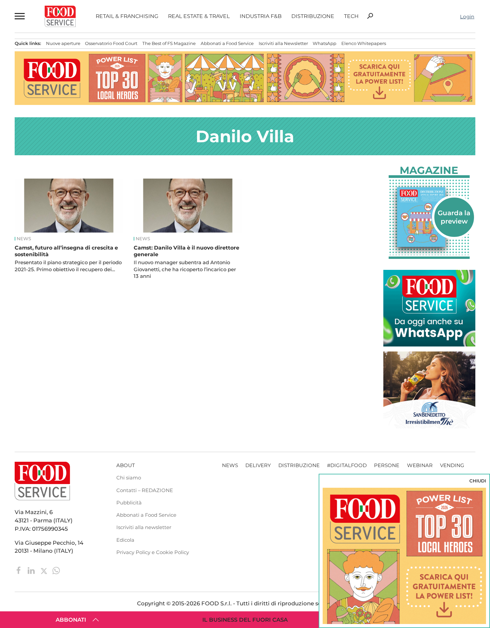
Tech (351, 16)
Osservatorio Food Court (111, 43)
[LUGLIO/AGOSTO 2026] (429, 217)
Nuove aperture (63, 43)
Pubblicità (129, 503)
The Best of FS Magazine (169, 43)
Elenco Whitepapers (363, 43)
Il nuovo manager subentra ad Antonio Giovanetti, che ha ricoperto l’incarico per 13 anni (185, 270)
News (24, 239)
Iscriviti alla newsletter (143, 527)
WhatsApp (324, 43)
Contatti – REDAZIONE (144, 490)
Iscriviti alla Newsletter (283, 43)
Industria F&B (261, 16)
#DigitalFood (347, 465)
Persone (386, 465)
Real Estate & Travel (199, 16)
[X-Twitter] (44, 570)
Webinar (420, 465)
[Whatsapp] (56, 570)
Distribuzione (312, 16)
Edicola (125, 540)
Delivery (258, 465)
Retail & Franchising (127, 16)
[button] (19, 16)
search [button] (370, 16)
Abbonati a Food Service (227, 43)
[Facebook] (19, 570)
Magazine (429, 170)
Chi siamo (128, 478)
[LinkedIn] (32, 570)
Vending (452, 465)
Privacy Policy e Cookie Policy (152, 552)
